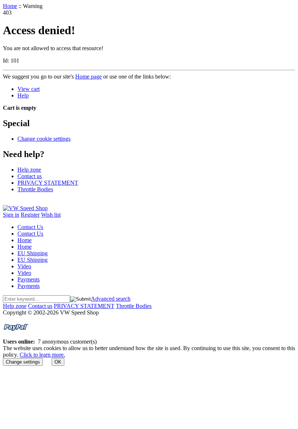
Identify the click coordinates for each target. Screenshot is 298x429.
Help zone (29, 170)
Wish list (51, 215)
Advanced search (110, 299)
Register (30, 215)
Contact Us (30, 227)
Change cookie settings (44, 139)
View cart (28, 89)
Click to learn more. (42, 355)
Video (24, 266)
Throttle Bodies (35, 189)
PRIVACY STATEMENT (47, 183)
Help (23, 95)
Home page (88, 76)
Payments (28, 279)
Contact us (29, 176)
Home (10, 6)
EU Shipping (32, 253)
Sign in (11, 215)
